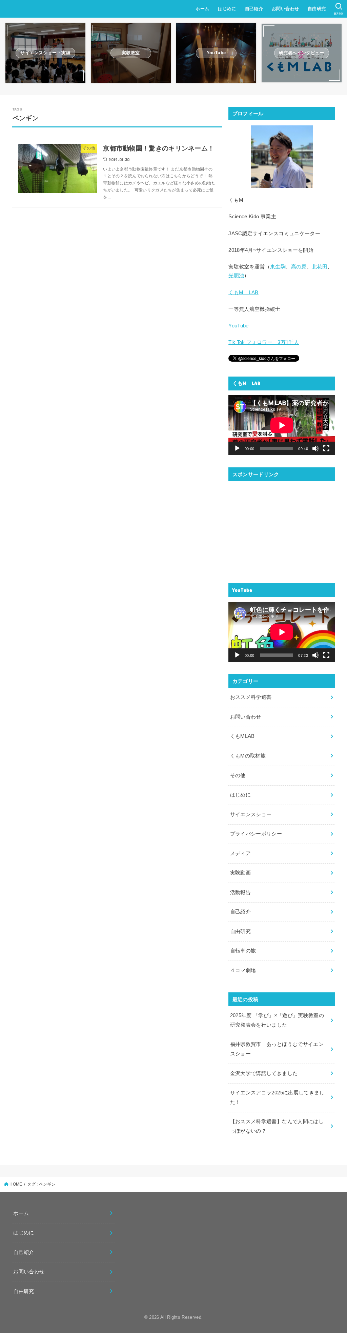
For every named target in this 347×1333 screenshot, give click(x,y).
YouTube (238, 325)
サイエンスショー (251, 814)
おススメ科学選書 (251, 697)
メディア (240, 853)
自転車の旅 (243, 950)
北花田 (319, 266)
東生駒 (278, 266)
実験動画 (240, 872)
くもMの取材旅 (248, 756)
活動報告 (240, 892)
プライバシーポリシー (256, 833)
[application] (281, 425)
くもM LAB (243, 292)
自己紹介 (254, 8)
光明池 (236, 275)
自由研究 (317, 8)
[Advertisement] (281, 528)
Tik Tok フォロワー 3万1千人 (263, 342)
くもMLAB (242, 736)
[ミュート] (315, 448)
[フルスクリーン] (326, 448)
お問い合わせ (285, 8)
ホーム (202, 8)
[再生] (237, 448)
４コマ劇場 (243, 970)
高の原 (299, 266)
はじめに (227, 8)
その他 (238, 775)
